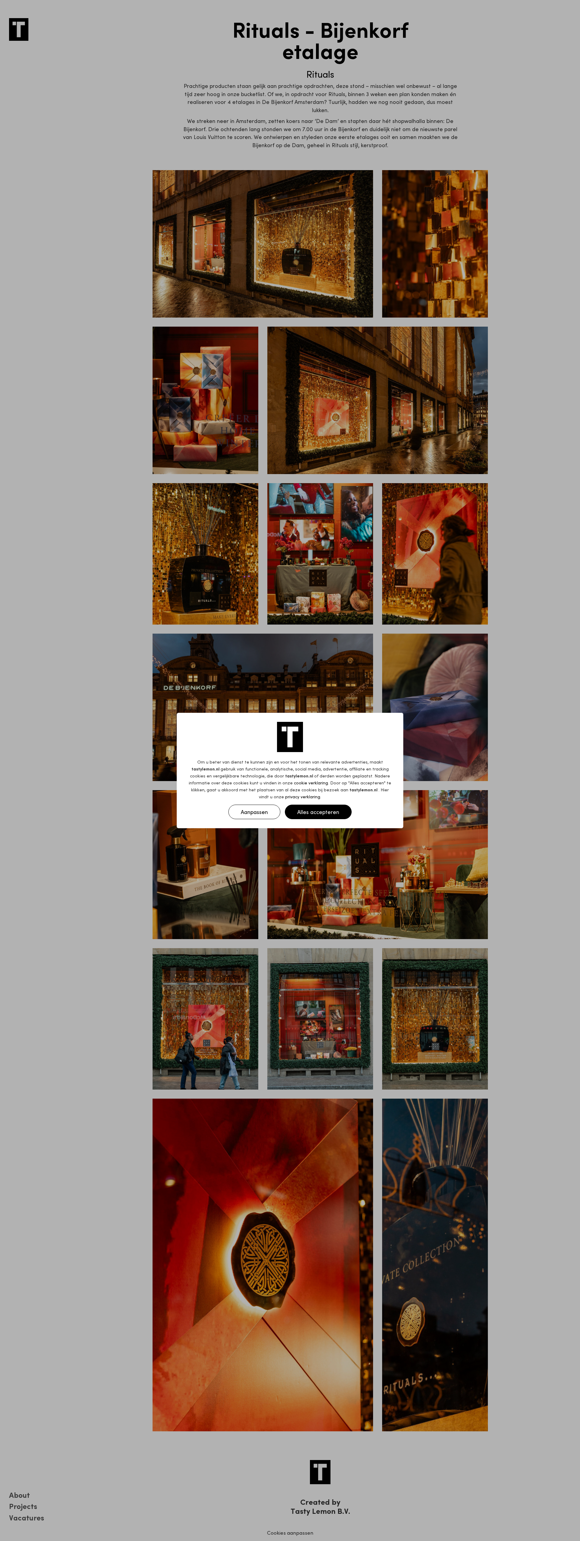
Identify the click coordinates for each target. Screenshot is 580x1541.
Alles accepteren (318, 812)
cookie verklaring (311, 783)
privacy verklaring (302, 796)
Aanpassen (254, 812)
